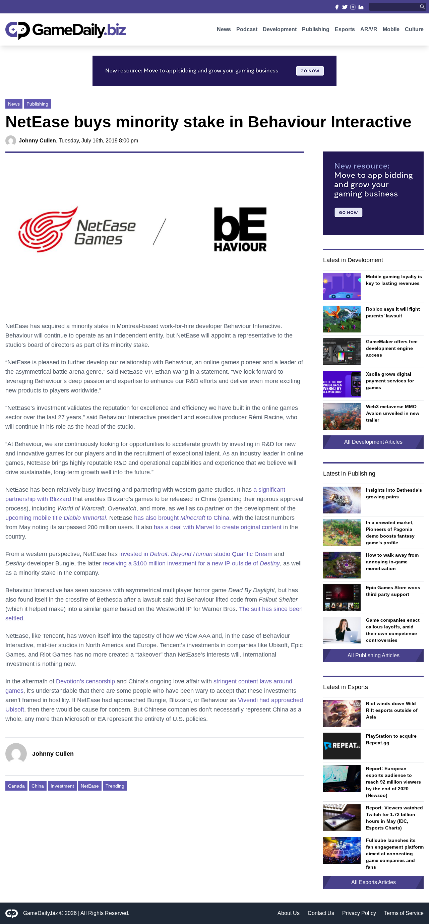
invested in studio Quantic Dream (195, 554)
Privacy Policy (359, 913)
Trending (115, 786)
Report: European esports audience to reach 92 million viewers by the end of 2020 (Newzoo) (393, 782)
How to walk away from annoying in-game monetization (392, 561)
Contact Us (321, 913)
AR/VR (368, 29)
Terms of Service (404, 913)
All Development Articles (373, 442)
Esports (345, 29)
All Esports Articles (373, 882)
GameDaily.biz (40, 913)
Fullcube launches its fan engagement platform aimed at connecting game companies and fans (395, 854)
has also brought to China (181, 517)
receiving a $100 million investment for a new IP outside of (191, 563)
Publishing (315, 29)
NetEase (90, 786)
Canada (16, 786)
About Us (289, 913)
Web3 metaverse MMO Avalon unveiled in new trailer (392, 413)
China (38, 786)
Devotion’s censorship (85, 681)
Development (280, 29)
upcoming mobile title (55, 517)
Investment (62, 786)
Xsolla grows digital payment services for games (390, 380)
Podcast (246, 29)
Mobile (391, 29)
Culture (414, 29)
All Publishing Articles (374, 655)
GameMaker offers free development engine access (392, 348)
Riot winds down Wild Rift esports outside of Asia (392, 710)
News (224, 29)
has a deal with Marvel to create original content (218, 527)
